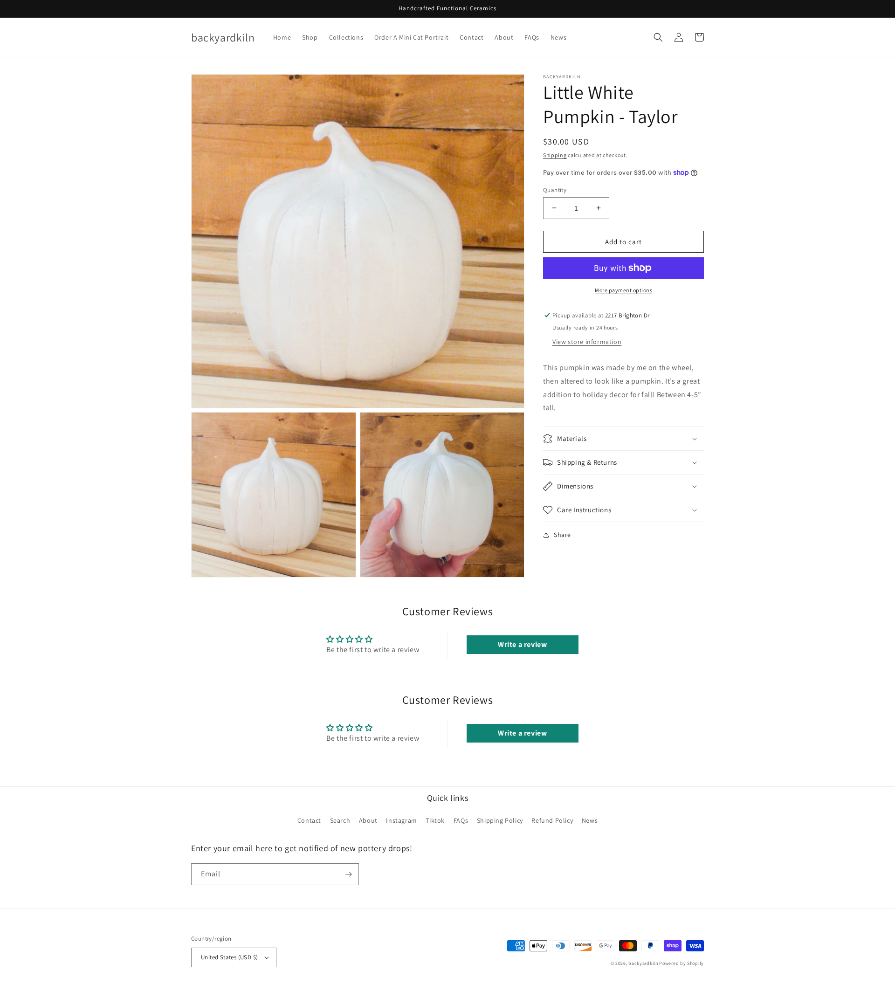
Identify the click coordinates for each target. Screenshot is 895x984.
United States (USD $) (229, 957)
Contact (309, 820)
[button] (658, 37)
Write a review (522, 644)
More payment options (623, 290)
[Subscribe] (348, 874)
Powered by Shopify (681, 963)
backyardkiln (643, 963)
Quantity (554, 189)
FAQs (461, 820)
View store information (586, 341)
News (590, 820)
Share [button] (562, 534)
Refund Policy (552, 820)
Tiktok (435, 820)
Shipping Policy (500, 820)
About (368, 820)
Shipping (555, 154)
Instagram (401, 820)
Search (340, 820)
